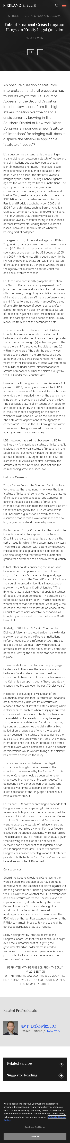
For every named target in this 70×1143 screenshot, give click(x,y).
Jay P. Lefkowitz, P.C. (39, 1026)
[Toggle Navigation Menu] (64, 6)
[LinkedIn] (40, 52)
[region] (35, 1118)
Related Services (19, 1063)
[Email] (30, 52)
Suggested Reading (22, 1075)
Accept (35, 1136)
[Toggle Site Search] (57, 5)
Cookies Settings (34, 1127)
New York (53, 1031)
